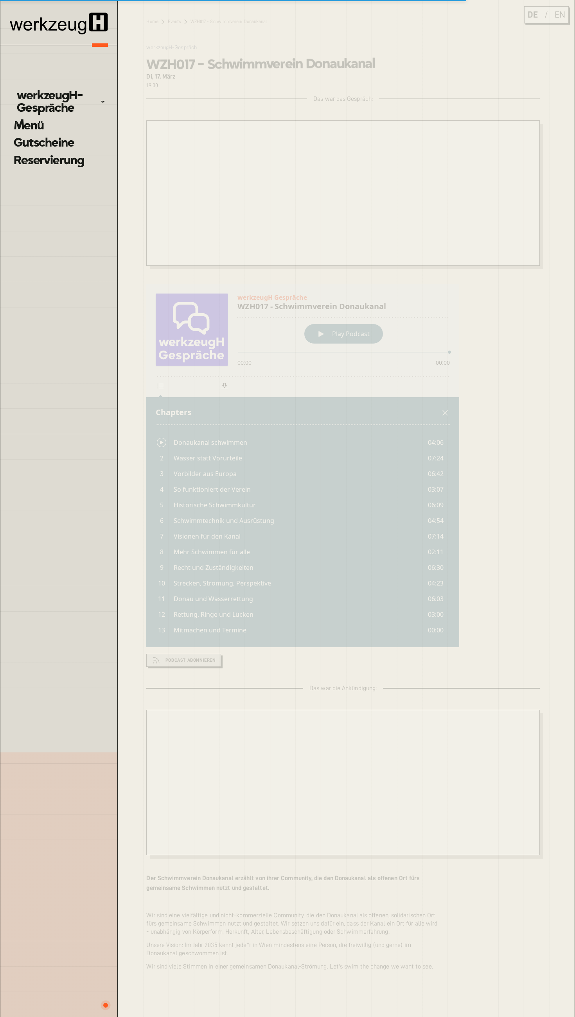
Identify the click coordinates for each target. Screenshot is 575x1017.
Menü (28, 125)
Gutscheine (44, 143)
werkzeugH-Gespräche (50, 102)
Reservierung (49, 160)
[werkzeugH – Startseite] (59, 23)
